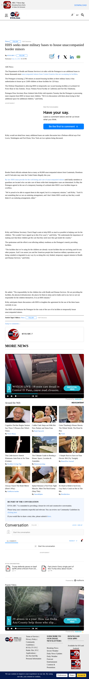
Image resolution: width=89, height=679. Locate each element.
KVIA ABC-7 (11, 55)
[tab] (11, 541)
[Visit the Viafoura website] (79, 580)
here (49, 516)
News (23, 317)
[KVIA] (17, 15)
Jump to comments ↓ (12, 324)
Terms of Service (32, 636)
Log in (74, 525)
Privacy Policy (31, 639)
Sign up (80, 525)
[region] (44, 553)
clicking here (12, 512)
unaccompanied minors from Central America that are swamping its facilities (49, 74)
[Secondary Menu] (8, 15)
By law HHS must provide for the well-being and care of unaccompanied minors (35, 180)
